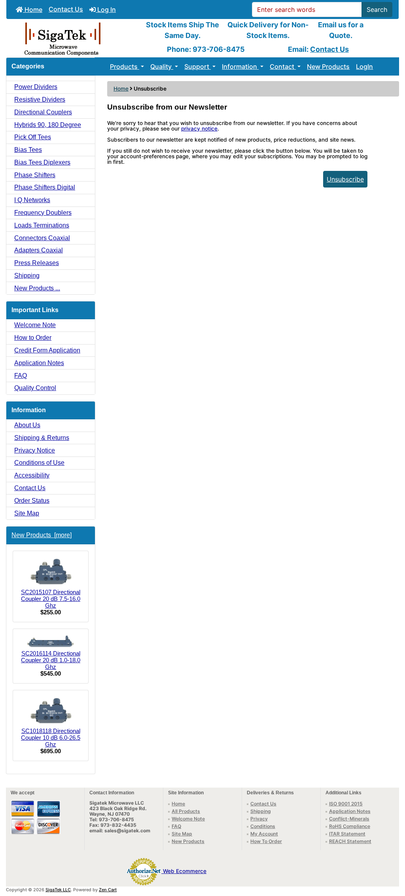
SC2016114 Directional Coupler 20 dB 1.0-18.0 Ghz (50, 660)
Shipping (27, 275)
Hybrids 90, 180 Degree (47, 124)
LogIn (364, 66)
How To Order (266, 841)
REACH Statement (350, 841)
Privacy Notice (34, 450)
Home (32, 9)
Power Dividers (35, 86)
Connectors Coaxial (42, 238)
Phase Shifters (34, 175)
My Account (264, 834)
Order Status (31, 500)
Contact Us (66, 9)
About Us (27, 425)
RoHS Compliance (349, 826)
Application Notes (39, 363)
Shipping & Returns (41, 437)
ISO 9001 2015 (346, 804)
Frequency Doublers (43, 212)
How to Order (32, 337)
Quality (161, 66)
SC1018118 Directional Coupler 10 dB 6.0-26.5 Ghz (50, 737)
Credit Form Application (47, 350)
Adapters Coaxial (38, 250)
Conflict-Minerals (349, 819)
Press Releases (36, 263)
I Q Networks (32, 200)
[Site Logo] (71, 38)
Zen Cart (108, 889)
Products (124, 66)
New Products (328, 66)
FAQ (20, 375)
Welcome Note (35, 325)
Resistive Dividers (39, 99)
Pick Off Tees (32, 137)
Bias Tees (28, 149)
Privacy (259, 819)
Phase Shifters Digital (44, 187)
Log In (106, 9)
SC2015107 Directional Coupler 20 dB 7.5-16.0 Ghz (50, 599)
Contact (283, 66)
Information (240, 66)
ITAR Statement (347, 834)
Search (377, 9)
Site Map (26, 513)
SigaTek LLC (58, 889)
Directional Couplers (43, 112)
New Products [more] (41, 535)
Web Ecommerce (184, 871)
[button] (390, 856)
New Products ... (37, 288)
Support (197, 66)
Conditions (262, 826)
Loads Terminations (41, 225)
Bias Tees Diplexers (42, 162)
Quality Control (35, 388)
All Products (186, 811)
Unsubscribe (345, 179)
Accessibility (31, 475)
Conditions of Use (39, 462)
